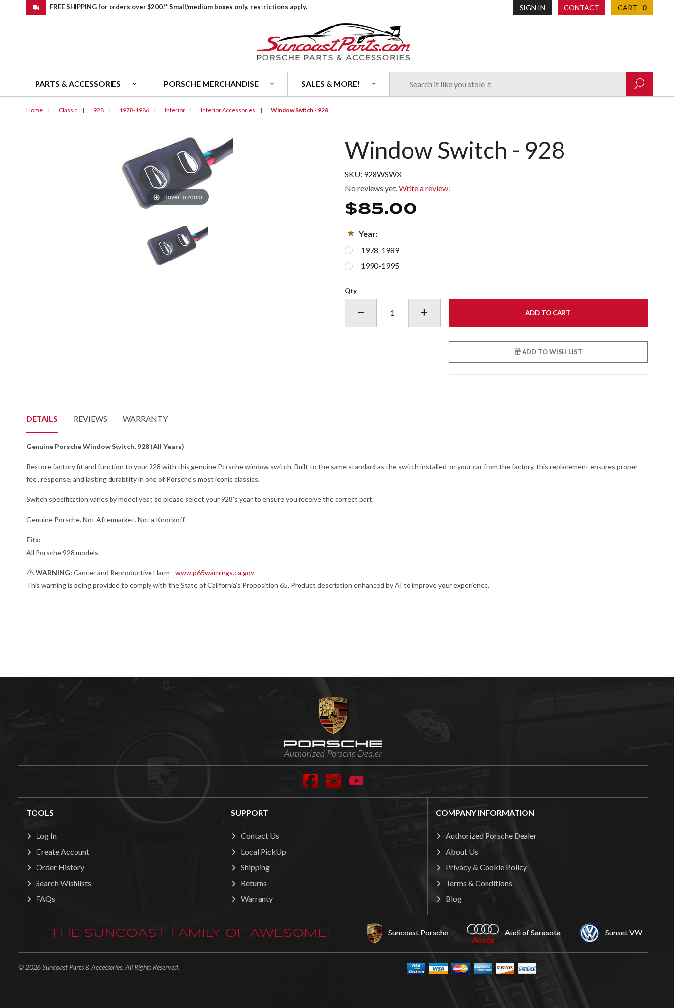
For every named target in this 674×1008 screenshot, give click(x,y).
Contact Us (260, 835)
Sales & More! (330, 83)
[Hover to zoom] (177, 172)
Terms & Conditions (479, 883)
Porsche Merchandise (211, 83)
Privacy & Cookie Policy (486, 867)
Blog (454, 898)
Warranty (145, 418)
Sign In (532, 7)
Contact (581, 7)
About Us (462, 851)
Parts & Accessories (78, 83)
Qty (351, 291)
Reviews (90, 418)
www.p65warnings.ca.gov (214, 572)
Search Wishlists (63, 883)
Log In (46, 835)
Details (42, 418)
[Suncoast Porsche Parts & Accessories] (333, 41)
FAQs (45, 898)
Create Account (62, 851)
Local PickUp (263, 851)
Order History (60, 867)
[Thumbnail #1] (177, 245)
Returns (254, 883)
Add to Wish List (552, 352)
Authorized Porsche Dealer (491, 835)
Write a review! (424, 188)
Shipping (255, 867)
